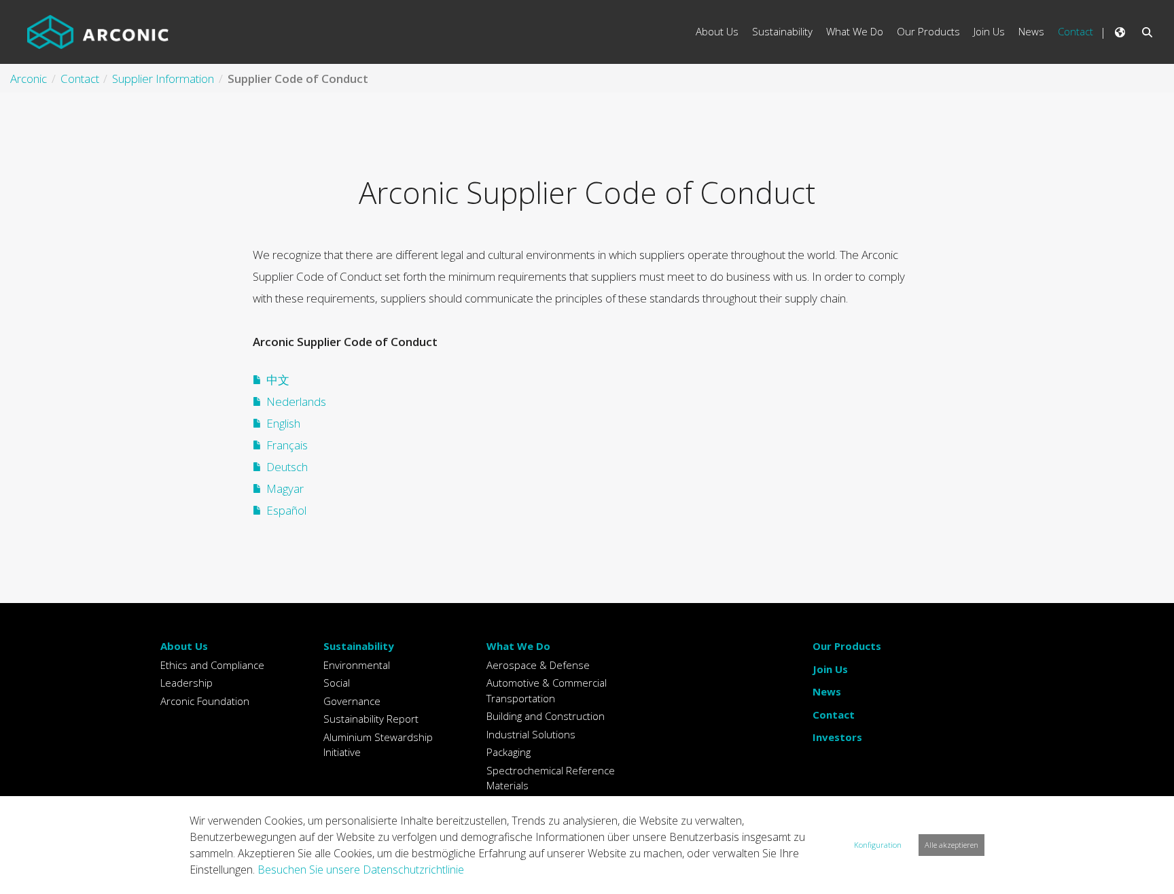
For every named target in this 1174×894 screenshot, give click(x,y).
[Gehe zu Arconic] (97, 32)
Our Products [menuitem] (928, 31)
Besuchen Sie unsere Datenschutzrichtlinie (360, 869)
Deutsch (287, 467)
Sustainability (358, 646)
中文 (277, 380)
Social (336, 682)
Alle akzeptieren (951, 845)
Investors (837, 737)
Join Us (830, 669)
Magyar (285, 488)
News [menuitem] (1031, 31)
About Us (184, 646)
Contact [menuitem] (1075, 31)
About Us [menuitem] (717, 31)
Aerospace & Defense (538, 665)
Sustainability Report (371, 718)
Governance (351, 701)
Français (287, 445)
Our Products (847, 646)
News (827, 691)
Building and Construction (545, 716)
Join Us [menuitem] (989, 31)
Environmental (356, 665)
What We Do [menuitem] (854, 31)
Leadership (186, 682)
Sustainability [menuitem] (782, 31)
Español (286, 510)
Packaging (508, 752)
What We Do (518, 646)
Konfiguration (878, 845)
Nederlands (296, 401)
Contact (834, 714)
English (283, 423)
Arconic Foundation (204, 701)
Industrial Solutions (530, 734)
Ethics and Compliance (212, 665)
